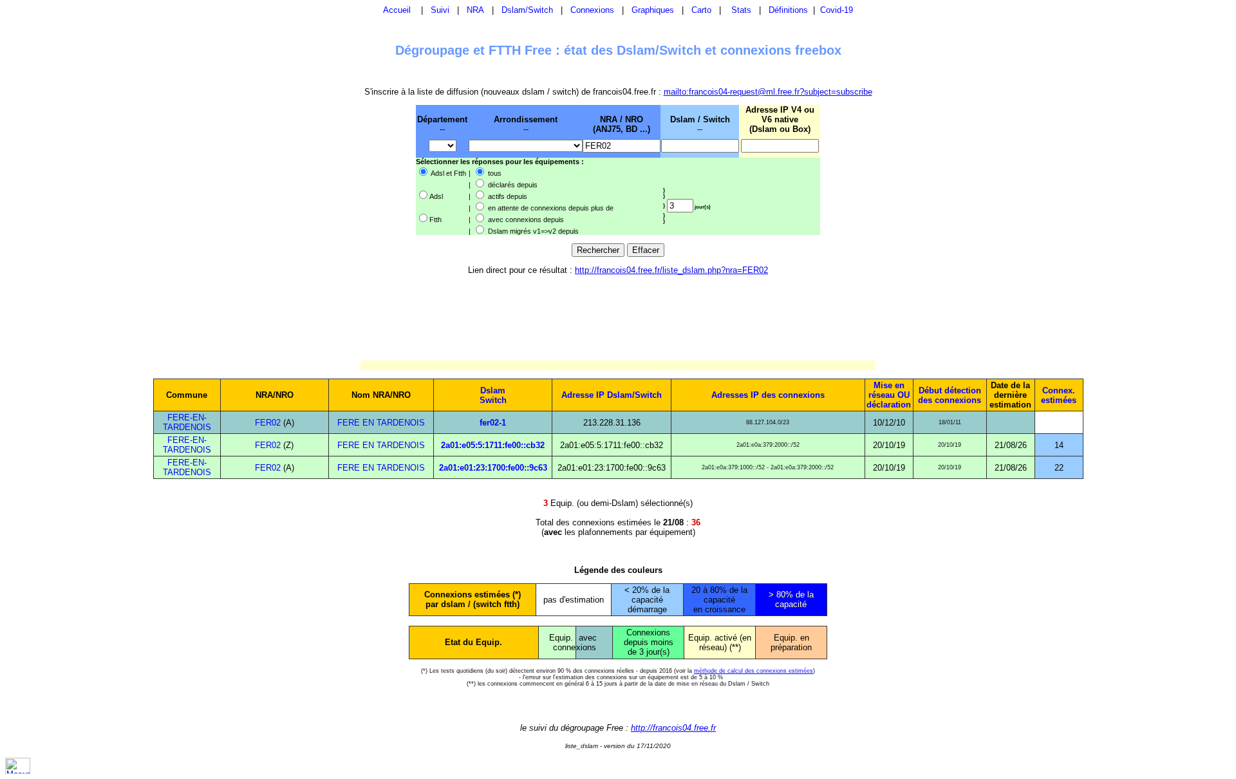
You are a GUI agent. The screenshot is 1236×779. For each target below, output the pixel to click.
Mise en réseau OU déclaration (888, 394)
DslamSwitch (493, 395)
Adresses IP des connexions (768, 395)
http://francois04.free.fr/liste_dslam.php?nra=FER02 (671, 270)
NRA (475, 10)
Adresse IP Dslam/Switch (611, 395)
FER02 (268, 422)
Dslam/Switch (527, 10)
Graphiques (653, 10)
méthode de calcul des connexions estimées (753, 671)
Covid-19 (836, 10)
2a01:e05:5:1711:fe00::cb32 (493, 445)
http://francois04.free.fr (673, 728)
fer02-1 (493, 422)
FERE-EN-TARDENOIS (187, 422)
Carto (701, 10)
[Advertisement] (349, 169)
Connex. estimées (1058, 395)
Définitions (788, 10)
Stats (741, 10)
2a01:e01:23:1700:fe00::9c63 (493, 468)
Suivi (440, 10)
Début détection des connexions (949, 395)
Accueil (397, 10)
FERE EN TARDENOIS (381, 422)
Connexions (592, 10)
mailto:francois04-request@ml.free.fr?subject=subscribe (768, 92)
